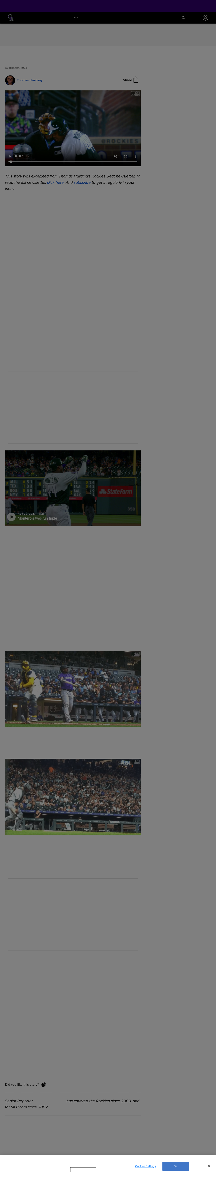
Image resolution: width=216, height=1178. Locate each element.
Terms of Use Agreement (110, 1173)
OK (175, 1168)
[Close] (209, 1168)
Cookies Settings (145, 1168)
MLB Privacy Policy (77, 1173)
